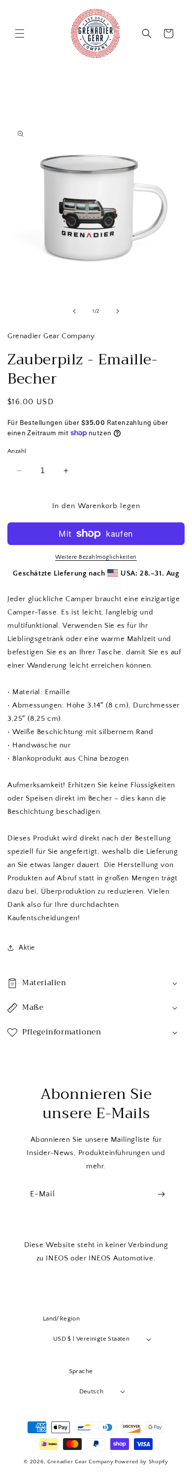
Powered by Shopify (141, 1462)
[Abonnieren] (161, 1194)
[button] (20, 33)
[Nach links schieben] (74, 311)
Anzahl (16, 451)
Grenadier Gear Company (80, 1462)
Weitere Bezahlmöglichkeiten (96, 557)
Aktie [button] (27, 948)
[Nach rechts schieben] (117, 311)
